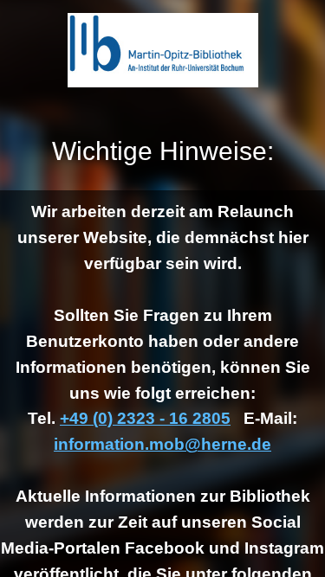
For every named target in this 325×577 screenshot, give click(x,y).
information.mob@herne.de (162, 444)
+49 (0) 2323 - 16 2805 (145, 418)
